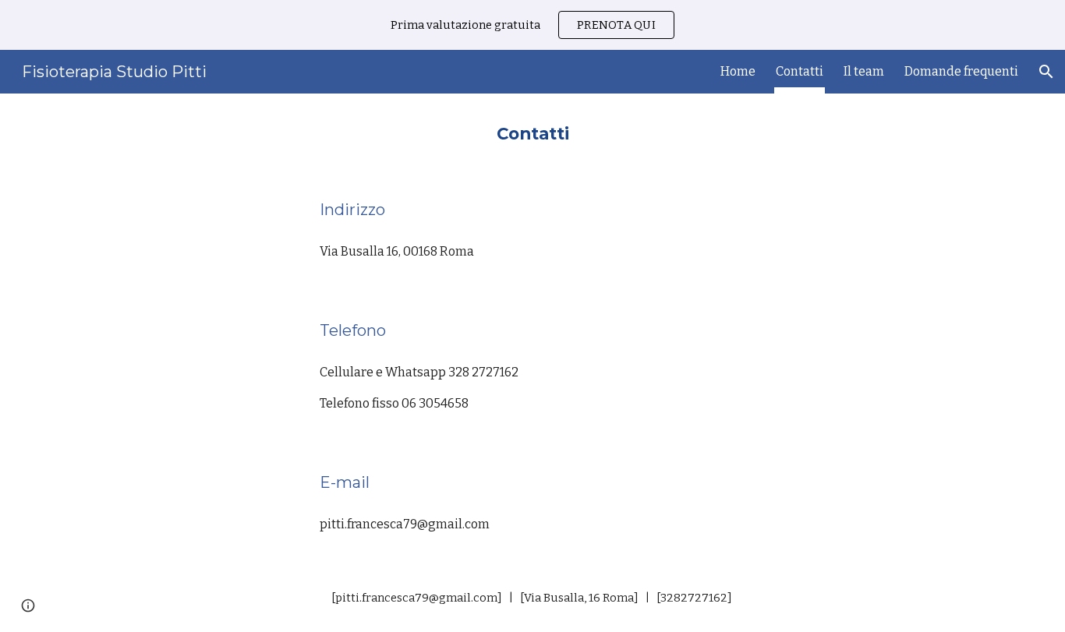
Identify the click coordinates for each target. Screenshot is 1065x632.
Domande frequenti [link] (961, 71)
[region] (532, 25)
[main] (532, 132)
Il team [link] (864, 71)
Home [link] (737, 71)
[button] (1046, 71)
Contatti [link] (799, 71)
